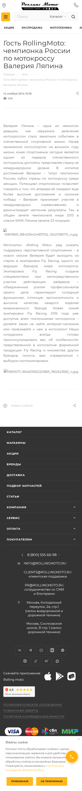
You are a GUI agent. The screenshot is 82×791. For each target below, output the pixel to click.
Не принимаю (52, 781)
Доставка (16, 475)
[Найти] (72, 16)
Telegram (30, 650)
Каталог (14, 432)
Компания (16, 507)
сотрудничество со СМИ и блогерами (44, 589)
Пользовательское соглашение (32, 704)
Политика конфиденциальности (34, 716)
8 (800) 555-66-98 (42, 555)
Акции (13, 453)
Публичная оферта (20, 710)
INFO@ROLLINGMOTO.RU (45, 563)
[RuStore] (71, 676)
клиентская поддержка (47, 574)
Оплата (13, 528)
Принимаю (19, 781)
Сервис (13, 518)
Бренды (14, 464)
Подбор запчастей (24, 485)
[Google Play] (60, 676)
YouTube (41, 650)
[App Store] (48, 676)
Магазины (16, 442)
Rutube (46, 661)
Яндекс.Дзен (24, 661)
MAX (57, 661)
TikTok (35, 661)
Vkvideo (51, 650)
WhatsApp (62, 650)
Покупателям (19, 539)
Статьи (13, 496)
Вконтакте (19, 650)
